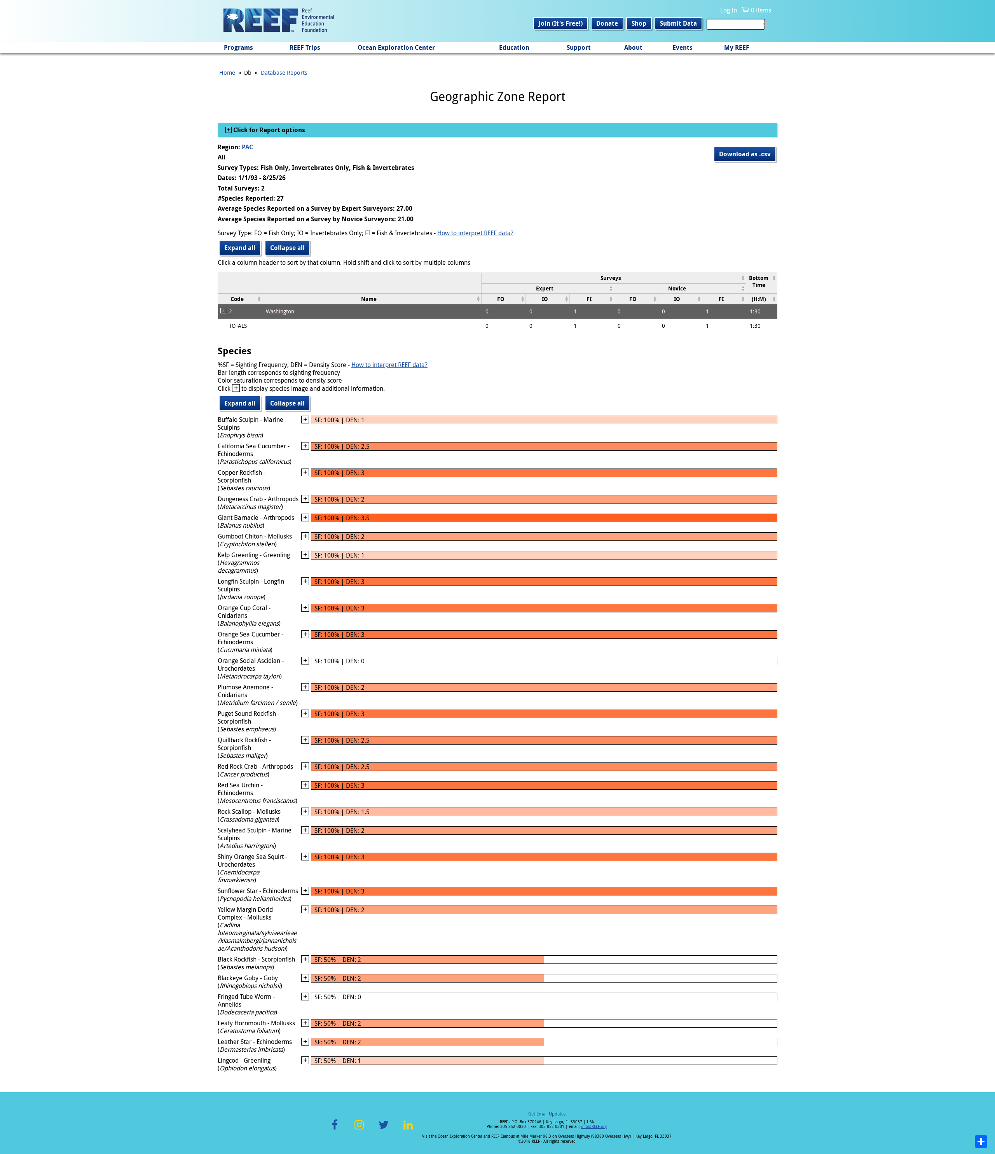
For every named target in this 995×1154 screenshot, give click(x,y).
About (633, 47)
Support (579, 47)
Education (514, 47)
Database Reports (284, 72)
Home (227, 72)
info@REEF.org (594, 1126)
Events (682, 47)
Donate (607, 23)
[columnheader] (614, 278)
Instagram (359, 1129)
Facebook (334, 1129)
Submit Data (678, 23)
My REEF (736, 47)
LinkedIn (408, 1129)
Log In (728, 10)
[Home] (279, 21)
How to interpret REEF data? (475, 233)
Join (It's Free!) (561, 23)
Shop (639, 23)
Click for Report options (268, 130)
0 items (761, 10)
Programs (238, 47)
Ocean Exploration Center (396, 47)
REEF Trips (305, 47)
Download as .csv (745, 154)
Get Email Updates (547, 1113)
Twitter (383, 1129)
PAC (247, 147)
